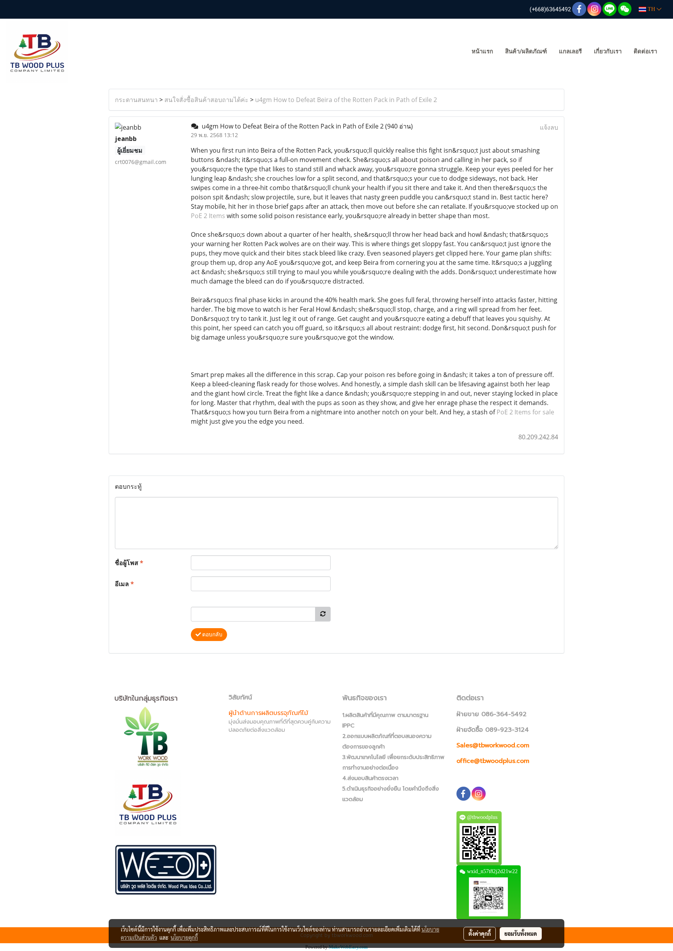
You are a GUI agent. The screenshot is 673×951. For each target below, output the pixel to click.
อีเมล (124, 583)
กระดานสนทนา (136, 99)
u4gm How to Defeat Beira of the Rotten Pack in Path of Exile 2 (346, 99)
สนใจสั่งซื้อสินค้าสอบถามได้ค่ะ (206, 99)
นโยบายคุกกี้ (184, 937)
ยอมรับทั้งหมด (520, 933)
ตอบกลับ (211, 634)
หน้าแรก (482, 51)
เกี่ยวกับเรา (608, 51)
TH (651, 9)
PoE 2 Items (208, 215)
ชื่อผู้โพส (129, 562)
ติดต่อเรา (645, 51)
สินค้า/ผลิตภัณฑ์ (526, 51)
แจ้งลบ (549, 127)
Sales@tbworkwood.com (492, 745)
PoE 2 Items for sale (525, 412)
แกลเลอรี (570, 51)
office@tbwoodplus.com (492, 761)
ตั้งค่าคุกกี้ (480, 933)
